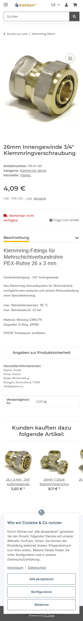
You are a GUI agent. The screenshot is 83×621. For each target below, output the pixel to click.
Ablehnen (41, 604)
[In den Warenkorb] (7, 47)
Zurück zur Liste (17, 34)
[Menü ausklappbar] (6, 3)
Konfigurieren (41, 592)
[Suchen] (74, 16)
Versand (40, 198)
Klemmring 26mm (33, 170)
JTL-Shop (49, 615)
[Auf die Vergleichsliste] (70, 58)
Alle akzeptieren (41, 579)
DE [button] (53, 4)
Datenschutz (37, 567)
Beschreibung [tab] (16, 238)
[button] (66, 4)
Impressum (15, 567)
